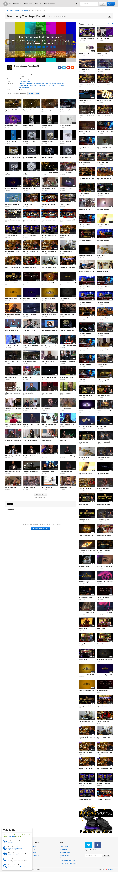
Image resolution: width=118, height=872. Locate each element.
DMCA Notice (64, 855)
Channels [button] (38, 4)
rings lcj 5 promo (65, 141)
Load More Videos (40, 494)
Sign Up (110, 4)
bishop (21, 81)
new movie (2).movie (86, 597)
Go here (10, 843)
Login (102, 4)
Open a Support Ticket (15, 849)
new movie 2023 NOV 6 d (68, 283)
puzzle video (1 (84, 457)
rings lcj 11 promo (29, 141)
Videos (11, 10)
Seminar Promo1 (28, 204)
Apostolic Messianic (24, 87)
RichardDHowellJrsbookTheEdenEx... (87, 38)
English (109, 869)
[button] (82, 4)
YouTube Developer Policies (68, 863)
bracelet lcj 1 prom (29, 157)
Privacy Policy (64, 849)
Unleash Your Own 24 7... (49, 188)
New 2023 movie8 (84, 566)
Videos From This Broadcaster (17, 93)
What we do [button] (17, 4)
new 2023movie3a (103, 489)
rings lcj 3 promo (65, 157)
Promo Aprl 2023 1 (103, 597)
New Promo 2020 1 (85, 100)
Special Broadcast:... (11, 236)
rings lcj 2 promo (10, 173)
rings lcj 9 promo (10, 141)
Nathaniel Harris (84, 209)
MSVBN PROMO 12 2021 (104, 69)
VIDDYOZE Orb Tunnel (104, 54)
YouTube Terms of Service (68, 860)
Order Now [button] (28, 4)
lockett (28, 81)
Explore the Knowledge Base (17, 867)
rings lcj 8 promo (28, 126)
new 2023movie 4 (28, 283)
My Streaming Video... (104, 380)
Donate (35, 852)
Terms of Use (64, 847)
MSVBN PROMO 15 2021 (104, 116)
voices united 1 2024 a (67, 173)
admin (17, 68)
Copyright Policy (65, 852)
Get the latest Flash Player (40, 46)
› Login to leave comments (41, 528)
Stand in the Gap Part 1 (67, 330)
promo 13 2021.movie (104, 100)
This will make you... (30, 440)
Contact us (11, 837)
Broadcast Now (49, 4)
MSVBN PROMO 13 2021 (86, 85)
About (31, 93)
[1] (50, 16)
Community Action (59, 85)
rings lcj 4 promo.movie (13, 157)
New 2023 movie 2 (85, 489)
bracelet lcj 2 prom (47, 157)
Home (6, 10)
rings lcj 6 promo (47, 141)
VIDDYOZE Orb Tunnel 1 (86, 54)
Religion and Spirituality (40, 83)
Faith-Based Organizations (21, 10)
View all (111, 24)
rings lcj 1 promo (28, 173)
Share (37, 93)
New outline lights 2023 (13, 299)
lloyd (24, 81)
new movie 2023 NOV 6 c (49, 299)
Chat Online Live (13, 855)
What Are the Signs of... (68, 424)
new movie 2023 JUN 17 (86, 613)
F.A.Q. (62, 858)
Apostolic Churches (51, 83)
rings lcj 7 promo (47, 126)
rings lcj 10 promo (65, 126)
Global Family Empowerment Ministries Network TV (37, 85)
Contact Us (36, 855)
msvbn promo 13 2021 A (104, 85)
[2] (51, 16)
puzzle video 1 (101, 256)
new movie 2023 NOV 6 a (68, 299)
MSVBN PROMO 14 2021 (86, 116)
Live (10, 4)
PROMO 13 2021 (84, 69)
